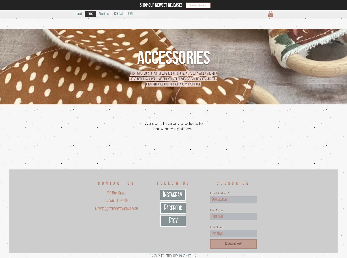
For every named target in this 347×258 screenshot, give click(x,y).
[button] (270, 14)
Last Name (216, 227)
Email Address (218, 193)
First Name (216, 210)
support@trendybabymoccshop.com (116, 209)
